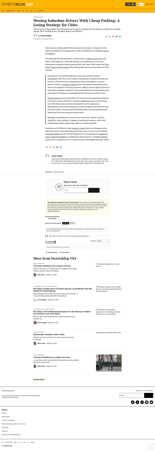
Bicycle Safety (50, 309)
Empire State (10, 10)
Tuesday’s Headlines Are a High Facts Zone (51, 357)
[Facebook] (133, 402)
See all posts (38, 379)
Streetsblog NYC (40, 286)
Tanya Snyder (45, 36)
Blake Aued (41, 275)
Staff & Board (6, 416)
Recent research (54, 98)
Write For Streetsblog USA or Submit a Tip (13, 424)
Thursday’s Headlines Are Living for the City (52, 266)
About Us (4, 413)
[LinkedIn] (147, 402)
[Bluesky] (151, 402)
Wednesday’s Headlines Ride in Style (48, 334)
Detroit (106, 51)
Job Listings (5, 427)
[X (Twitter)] (137, 402)
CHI (35, 10)
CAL (31, 10)
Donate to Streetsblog (8, 420)
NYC (3, 10)
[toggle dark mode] (141, 4)
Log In (129, 4)
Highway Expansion (51, 286)
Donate (41, 10)
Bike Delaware (102, 137)
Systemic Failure (78, 128)
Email (66, 190)
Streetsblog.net (38, 17)
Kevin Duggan (42, 300)
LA (23, 10)
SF (27, 10)
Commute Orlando (52, 134)
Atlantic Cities (92, 59)
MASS (19, 10)
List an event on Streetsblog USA (11, 434)
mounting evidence (69, 84)
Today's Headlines (38, 263)
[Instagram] (142, 402)
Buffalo (51, 54)
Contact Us (5, 431)
